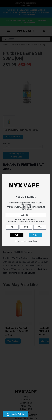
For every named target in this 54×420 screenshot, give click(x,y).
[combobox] (26, 215)
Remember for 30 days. (27, 241)
